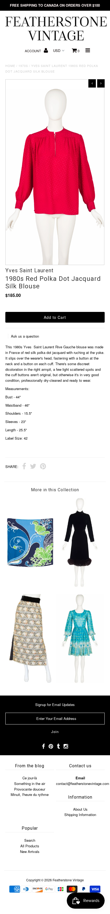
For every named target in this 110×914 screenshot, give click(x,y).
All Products (29, 845)
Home (10, 65)
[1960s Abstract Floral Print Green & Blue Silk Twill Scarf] (30, 585)
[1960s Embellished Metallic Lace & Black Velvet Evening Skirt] (30, 681)
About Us (80, 809)
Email (80, 777)
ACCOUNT (33, 50)
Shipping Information (80, 814)
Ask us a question (25, 336)
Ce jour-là (29, 777)
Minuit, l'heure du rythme (30, 794)
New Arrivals (30, 851)
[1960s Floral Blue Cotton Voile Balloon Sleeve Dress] (80, 681)
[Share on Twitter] (33, 467)
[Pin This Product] (43, 467)
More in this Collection (55, 489)
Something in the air (29, 783)
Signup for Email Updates (55, 704)
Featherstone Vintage (68, 880)
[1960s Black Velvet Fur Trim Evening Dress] (80, 585)
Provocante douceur (29, 789)
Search (29, 840)
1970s (23, 65)
